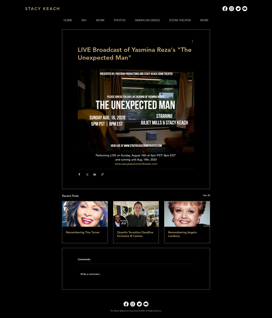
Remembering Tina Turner (83, 232)
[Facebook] (224, 8)
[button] (100, 20)
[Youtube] (244, 8)
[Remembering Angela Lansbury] (187, 214)
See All (206, 195)
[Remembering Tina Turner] (85, 214)
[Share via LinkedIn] (94, 174)
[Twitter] (238, 8)
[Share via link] (102, 174)
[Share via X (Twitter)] (86, 174)
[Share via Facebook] (79, 174)
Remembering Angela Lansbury (182, 234)
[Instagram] (231, 8)
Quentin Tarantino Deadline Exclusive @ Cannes (135, 234)
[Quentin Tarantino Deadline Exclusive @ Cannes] (136, 214)
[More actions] (192, 41)
